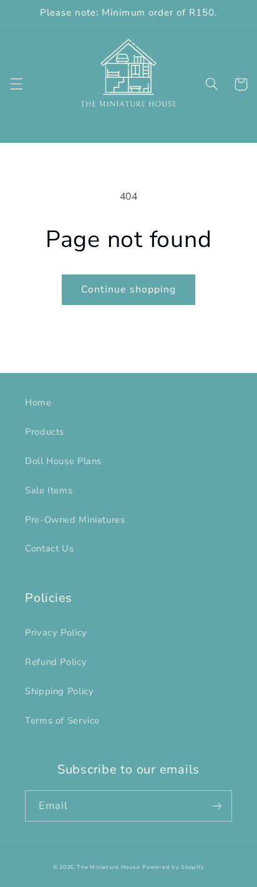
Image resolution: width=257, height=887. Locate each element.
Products (44, 431)
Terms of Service (62, 720)
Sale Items (48, 490)
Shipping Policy (59, 691)
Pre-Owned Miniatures (75, 519)
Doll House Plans (63, 461)
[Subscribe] (217, 805)
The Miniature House (108, 867)
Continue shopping (128, 289)
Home (38, 402)
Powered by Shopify (173, 867)
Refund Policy (56, 662)
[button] (16, 84)
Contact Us (49, 548)
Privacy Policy (56, 632)
